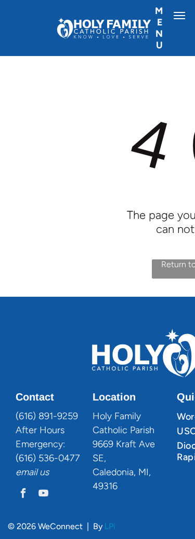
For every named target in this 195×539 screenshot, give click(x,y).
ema (24, 472)
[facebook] (23, 494)
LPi (110, 526)
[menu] (179, 15)
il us (41, 472)
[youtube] (43, 494)
